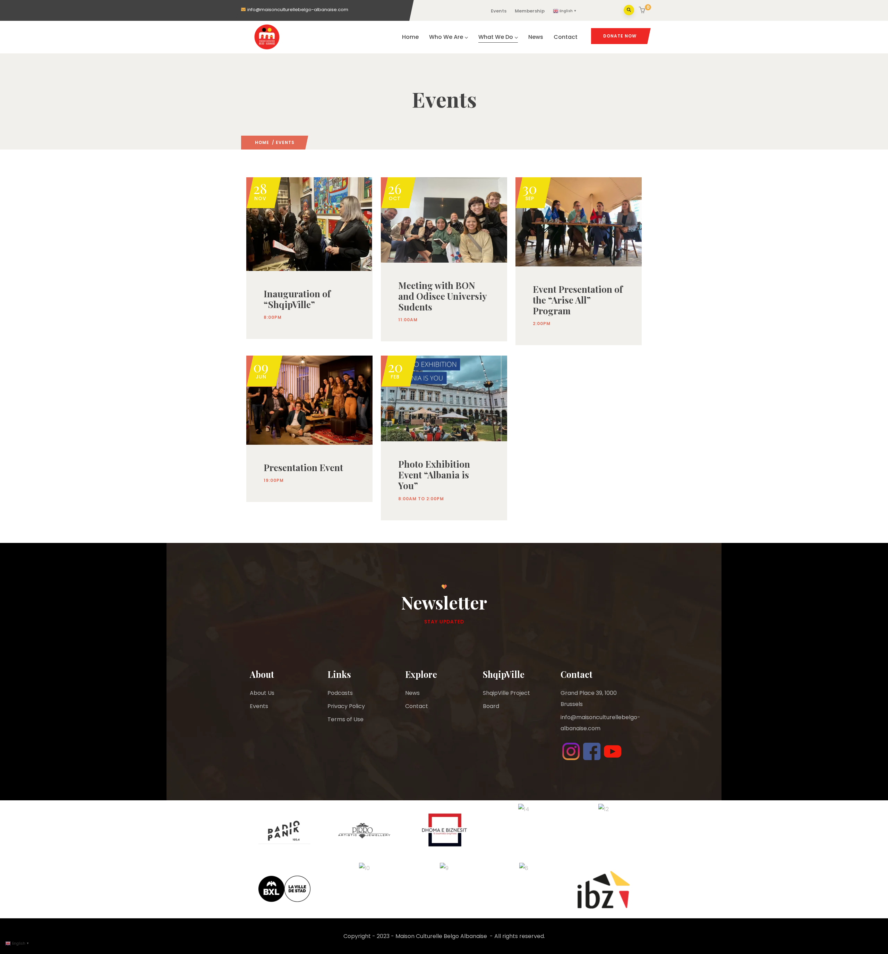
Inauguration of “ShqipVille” (297, 299)
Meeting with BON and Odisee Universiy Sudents (442, 296)
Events (498, 11)
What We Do (495, 37)
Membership (530, 11)
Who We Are (446, 37)
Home (410, 37)
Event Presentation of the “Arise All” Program (578, 300)
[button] (643, 11)
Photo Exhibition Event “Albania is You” (434, 475)
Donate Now (620, 36)
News (535, 37)
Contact (566, 37)
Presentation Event (303, 467)
